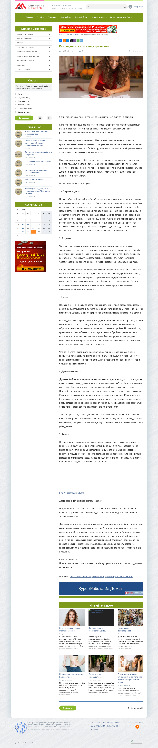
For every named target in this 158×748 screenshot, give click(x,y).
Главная (29, 17)
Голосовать (24, 118)
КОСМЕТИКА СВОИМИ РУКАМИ (27, 52)
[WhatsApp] (78, 40)
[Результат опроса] (40, 118)
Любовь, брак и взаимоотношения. (97, 629)
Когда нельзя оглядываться (95, 675)
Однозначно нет (24, 112)
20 (33, 228)
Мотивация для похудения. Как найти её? (72, 675)
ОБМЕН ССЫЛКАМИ (98, 726)
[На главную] (29, 6)
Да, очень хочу (23, 97)
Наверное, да (23, 101)
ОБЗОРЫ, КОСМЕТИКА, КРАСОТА (28, 56)
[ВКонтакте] (60, 40)
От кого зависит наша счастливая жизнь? (69, 629)
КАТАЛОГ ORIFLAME (23, 69)
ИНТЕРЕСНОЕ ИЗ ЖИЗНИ (25, 60)
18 (23, 228)
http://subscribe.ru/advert (71, 492)
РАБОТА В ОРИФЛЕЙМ (24, 38)
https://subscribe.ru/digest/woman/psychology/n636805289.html (101, 576)
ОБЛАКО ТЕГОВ (112, 726)
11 (23, 224)
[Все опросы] (49, 118)
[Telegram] (81, 40)
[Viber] (74, 40)
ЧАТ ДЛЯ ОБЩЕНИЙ (98, 723)
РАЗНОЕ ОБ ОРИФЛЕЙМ (25, 34)
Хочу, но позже (23, 105)
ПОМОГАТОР (21, 65)
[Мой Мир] (67, 40)
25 (23, 232)
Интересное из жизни (65, 634)
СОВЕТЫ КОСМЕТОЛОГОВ (25, 47)
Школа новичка (99, 17)
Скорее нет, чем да (25, 108)
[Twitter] (71, 40)
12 (28, 224)
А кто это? (21, 94)
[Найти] (124, 6)
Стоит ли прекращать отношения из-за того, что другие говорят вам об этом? (130, 678)
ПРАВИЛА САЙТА (113, 723)
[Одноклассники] (64, 40)
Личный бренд (82, 17)
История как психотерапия (124, 629)
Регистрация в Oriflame (121, 17)
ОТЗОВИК (20, 43)
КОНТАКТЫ (95, 729)
